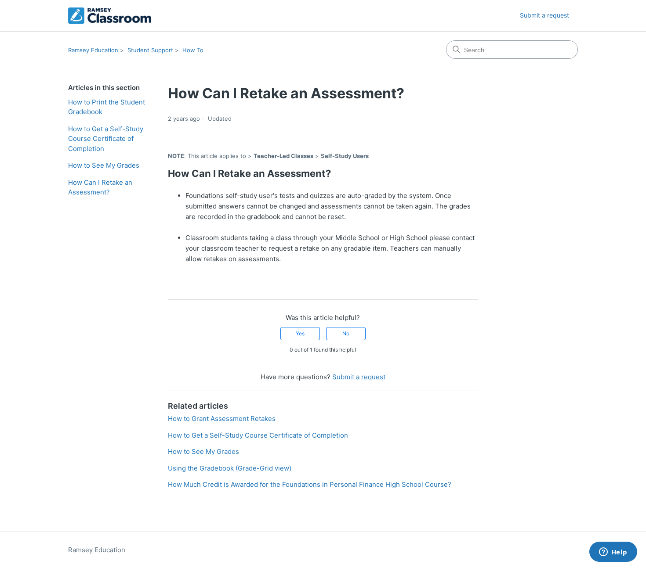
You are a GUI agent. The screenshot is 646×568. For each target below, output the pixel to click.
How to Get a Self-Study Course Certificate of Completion (105, 139)
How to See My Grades (103, 165)
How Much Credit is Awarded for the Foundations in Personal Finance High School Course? (309, 484)
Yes (300, 333)
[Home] (109, 15)
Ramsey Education (93, 50)
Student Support (150, 50)
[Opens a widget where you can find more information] (613, 553)
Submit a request (544, 15)
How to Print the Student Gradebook (106, 107)
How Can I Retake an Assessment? (100, 187)
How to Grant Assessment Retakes (222, 418)
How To (192, 50)
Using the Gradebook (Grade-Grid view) (229, 468)
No (345, 333)
